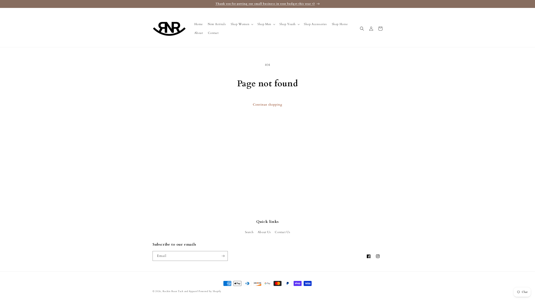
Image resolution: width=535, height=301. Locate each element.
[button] (241, 24)
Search (249, 232)
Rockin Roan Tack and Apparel (180, 291)
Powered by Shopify (210, 291)
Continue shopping (267, 104)
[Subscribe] (223, 256)
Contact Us (282, 232)
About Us (264, 232)
